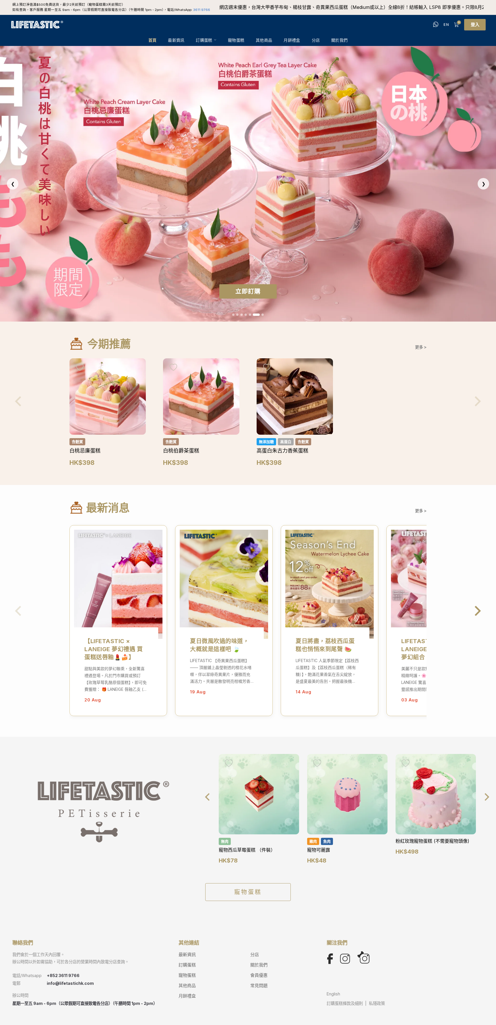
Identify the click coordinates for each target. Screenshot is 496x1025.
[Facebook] (330, 958)
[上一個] (207, 797)
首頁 (152, 40)
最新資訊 (176, 40)
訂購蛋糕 (204, 40)
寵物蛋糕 (236, 40)
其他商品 (264, 40)
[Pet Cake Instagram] (363, 958)
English (333, 993)
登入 (475, 24)
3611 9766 (201, 10)
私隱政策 (377, 1003)
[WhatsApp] (436, 25)
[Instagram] (345, 958)
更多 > (421, 347)
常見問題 (259, 985)
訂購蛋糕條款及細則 (345, 1003)
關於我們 (339, 40)
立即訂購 (248, 291)
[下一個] (487, 797)
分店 (316, 40)
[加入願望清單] (80, 368)
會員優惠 (259, 975)
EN (446, 24)
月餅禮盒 (292, 40)
